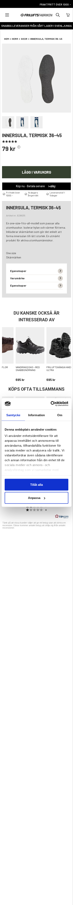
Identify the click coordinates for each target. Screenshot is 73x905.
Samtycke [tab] (13, 415)
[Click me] (18, 147)
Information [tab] (36, 415)
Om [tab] (59, 415)
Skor (24, 38)
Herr (15, 38)
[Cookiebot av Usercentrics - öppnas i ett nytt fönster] (51, 403)
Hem (6, 38)
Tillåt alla (36, 484)
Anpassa (34, 498)
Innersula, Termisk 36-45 (46, 38)
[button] (7, 15)
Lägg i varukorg (36, 172)
